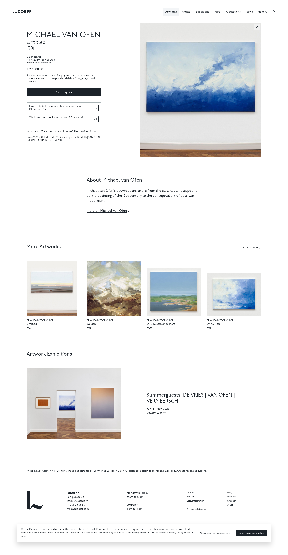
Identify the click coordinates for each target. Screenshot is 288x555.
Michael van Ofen (64, 35)
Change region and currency (192, 471)
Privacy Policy (176, 533)
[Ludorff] (22, 12)
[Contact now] (96, 119)
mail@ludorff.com (78, 509)
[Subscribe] (96, 108)
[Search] (274, 12)
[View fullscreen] (257, 27)
